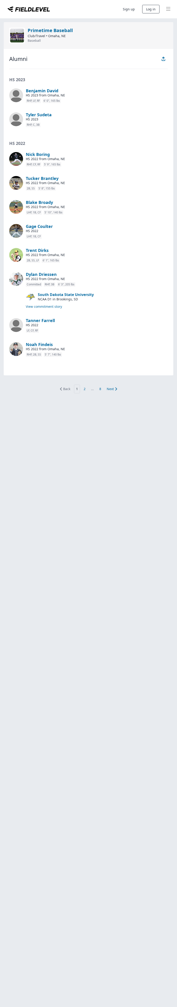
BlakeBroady (39, 202)
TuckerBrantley (42, 178)
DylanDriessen (41, 274)
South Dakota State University (66, 294)
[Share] (163, 58)
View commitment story (44, 306)
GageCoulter (39, 226)
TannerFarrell (40, 320)
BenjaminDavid (42, 90)
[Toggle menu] (168, 9)
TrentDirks (37, 250)
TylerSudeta (39, 114)
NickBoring (38, 154)
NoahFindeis (39, 344)
